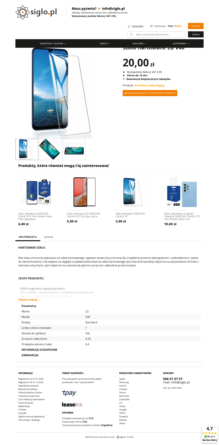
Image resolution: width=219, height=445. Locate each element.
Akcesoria (138, 43)
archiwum (21, 443)
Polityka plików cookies (30, 392)
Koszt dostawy (25, 402)
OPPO (122, 413)
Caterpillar (124, 399)
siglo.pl (121, 437)
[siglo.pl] (38, 10)
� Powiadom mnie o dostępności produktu (150, 93)
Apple (122, 378)
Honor (122, 392)
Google (122, 409)
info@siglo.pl (113, 8)
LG (120, 402)
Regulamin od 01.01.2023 (30, 378)
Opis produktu (28, 236)
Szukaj (195, 34)
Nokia (122, 406)
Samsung (124, 382)
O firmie (22, 409)
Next (112, 91)
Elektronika (179, 43)
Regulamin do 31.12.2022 (30, 382)
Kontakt (22, 413)
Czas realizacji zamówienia (31, 399)
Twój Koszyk (167, 26)
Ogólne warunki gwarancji (31, 416)
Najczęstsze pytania (28, 385)
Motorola (124, 395)
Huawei (123, 389)
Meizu (122, 423)
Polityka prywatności (29, 395)
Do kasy (195, 26)
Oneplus (123, 416)
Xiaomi (122, 385)
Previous (13, 91)
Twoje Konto (137, 26)
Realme (123, 419)
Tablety (104, 43)
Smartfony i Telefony (51, 43)
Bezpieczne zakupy (27, 389)
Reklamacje (24, 406)
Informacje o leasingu (29, 419)
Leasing (48, 236)
